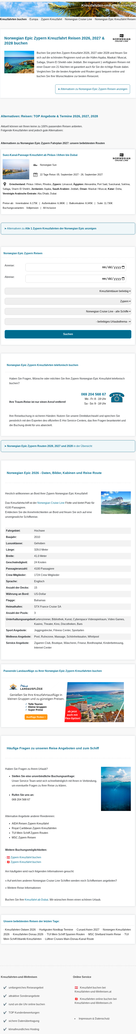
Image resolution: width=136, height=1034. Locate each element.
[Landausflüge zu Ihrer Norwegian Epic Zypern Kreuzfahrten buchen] (65, 721)
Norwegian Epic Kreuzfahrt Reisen (115, 19)
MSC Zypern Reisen (24, 837)
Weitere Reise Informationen (24, 887)
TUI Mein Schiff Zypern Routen (30, 832)
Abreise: (10, 277)
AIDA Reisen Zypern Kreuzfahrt (30, 823)
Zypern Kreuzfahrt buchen (26, 857)
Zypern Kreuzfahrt (51, 19)
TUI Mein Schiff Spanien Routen (66, 934)
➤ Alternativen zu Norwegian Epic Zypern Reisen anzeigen (92, 89)
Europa (34, 19)
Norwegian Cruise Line (78, 19)
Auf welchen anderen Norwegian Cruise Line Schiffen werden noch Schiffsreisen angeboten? (62, 880)
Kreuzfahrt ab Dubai (36, 899)
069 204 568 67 (21, 799)
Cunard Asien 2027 (88, 929)
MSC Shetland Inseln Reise (104, 934)
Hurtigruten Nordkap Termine (56, 929)
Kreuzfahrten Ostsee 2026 (20, 929)
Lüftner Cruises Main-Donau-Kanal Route (69, 939)
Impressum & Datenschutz (94, 1018)
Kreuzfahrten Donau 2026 (28, 934)
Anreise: (10, 265)
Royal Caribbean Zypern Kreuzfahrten (34, 828)
